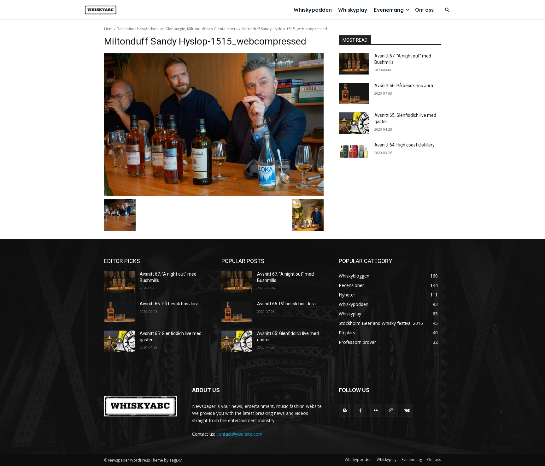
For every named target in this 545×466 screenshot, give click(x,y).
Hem (108, 29)
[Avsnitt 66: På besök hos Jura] (354, 93)
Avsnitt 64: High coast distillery (404, 144)
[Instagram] (391, 410)
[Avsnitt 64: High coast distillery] (354, 153)
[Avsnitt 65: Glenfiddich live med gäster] (354, 123)
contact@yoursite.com (239, 434)
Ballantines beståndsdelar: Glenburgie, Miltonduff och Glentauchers (177, 29)
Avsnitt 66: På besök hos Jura (403, 85)
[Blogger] (345, 410)
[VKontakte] (407, 410)
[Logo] (101, 10)
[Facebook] (360, 410)
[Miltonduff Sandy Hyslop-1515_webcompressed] (214, 124)
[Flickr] (376, 410)
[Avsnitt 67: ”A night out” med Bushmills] (354, 64)
